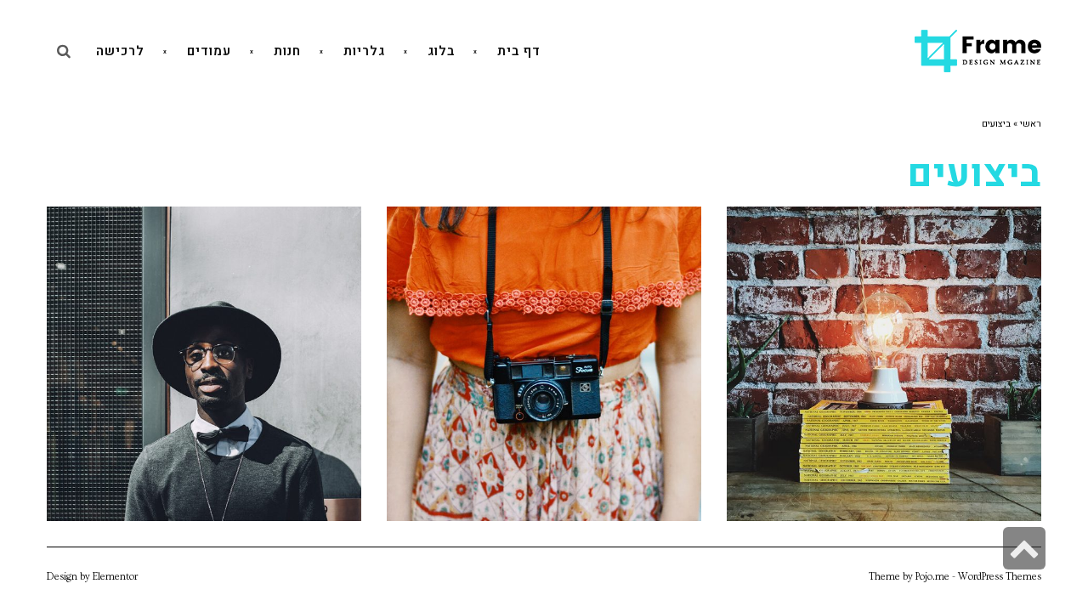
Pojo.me (932, 576)
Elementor (115, 576)
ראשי (1030, 123)
